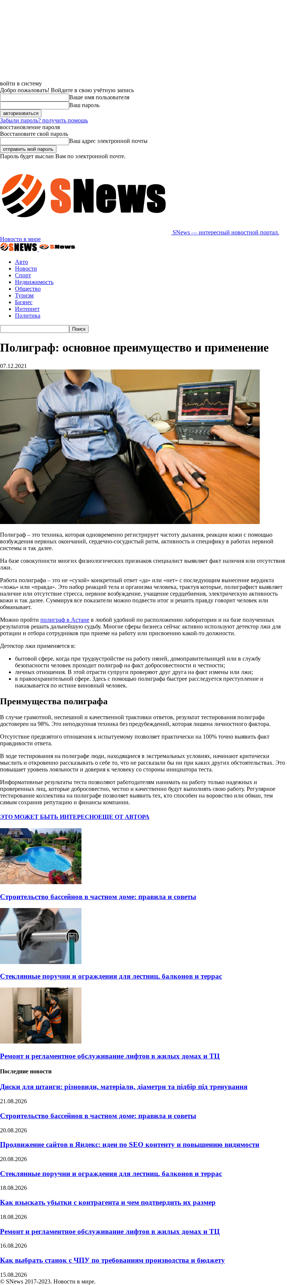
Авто (21, 262)
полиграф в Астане (64, 620)
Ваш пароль (84, 105)
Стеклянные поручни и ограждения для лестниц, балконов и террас (111, 976)
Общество (28, 289)
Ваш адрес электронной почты (108, 141)
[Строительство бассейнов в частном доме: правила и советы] (40, 882)
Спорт (23, 275)
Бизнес (24, 302)
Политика (27, 315)
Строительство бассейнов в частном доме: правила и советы (98, 897)
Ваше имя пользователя (99, 97)
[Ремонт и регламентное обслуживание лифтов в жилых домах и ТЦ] (40, 1041)
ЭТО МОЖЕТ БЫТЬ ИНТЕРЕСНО (49, 817)
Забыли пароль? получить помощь (44, 120)
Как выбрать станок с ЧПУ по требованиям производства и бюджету (112, 1260)
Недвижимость (34, 282)
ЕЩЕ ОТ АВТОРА (123, 817)
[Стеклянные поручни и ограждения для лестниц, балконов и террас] (40, 962)
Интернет (27, 309)
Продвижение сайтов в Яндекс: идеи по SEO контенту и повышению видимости (129, 1144)
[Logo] (19, 249)
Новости (26, 268)
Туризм (24, 295)
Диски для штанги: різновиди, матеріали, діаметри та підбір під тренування (123, 1087)
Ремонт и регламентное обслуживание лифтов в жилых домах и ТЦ (110, 1056)
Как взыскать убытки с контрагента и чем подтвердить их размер (108, 1202)
